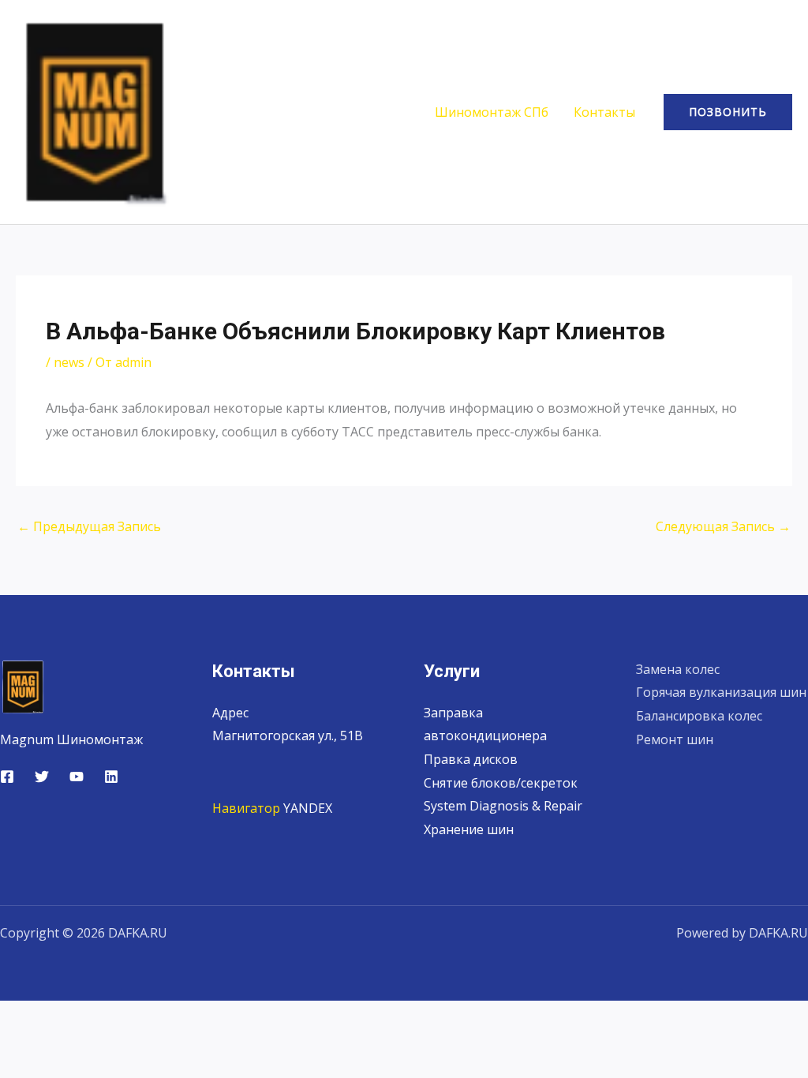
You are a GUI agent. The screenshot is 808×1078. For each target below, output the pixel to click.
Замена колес (678, 669)
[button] (728, 112)
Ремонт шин (674, 739)
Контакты (604, 112)
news (69, 362)
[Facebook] (7, 776)
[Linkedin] (111, 776)
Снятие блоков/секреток (501, 783)
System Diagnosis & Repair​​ (503, 805)
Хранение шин (469, 829)
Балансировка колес (699, 715)
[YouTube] (76, 776)
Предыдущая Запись (89, 526)
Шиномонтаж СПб (491, 112)
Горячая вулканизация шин (721, 692)
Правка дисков (471, 759)
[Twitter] (42, 776)
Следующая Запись (723, 526)
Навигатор (246, 808)
